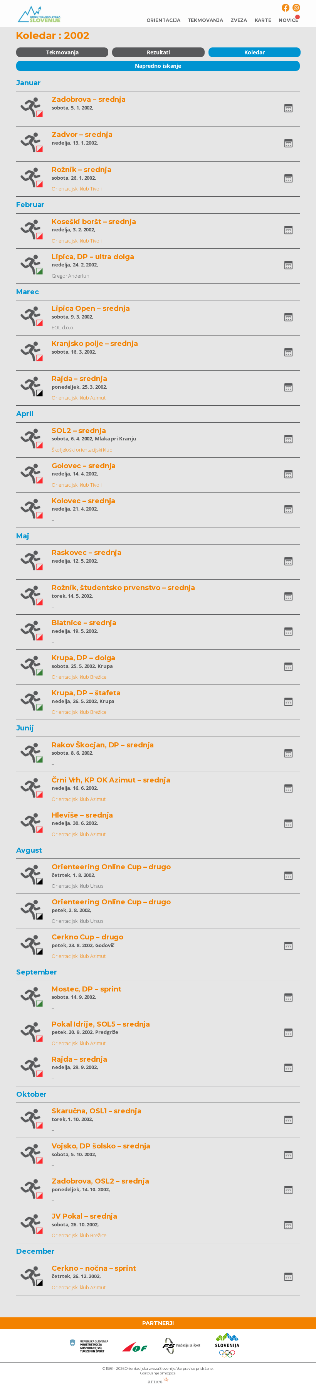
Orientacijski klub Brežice (79, 676)
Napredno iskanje (158, 65)
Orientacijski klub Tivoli (77, 188)
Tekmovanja (62, 52)
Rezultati (158, 52)
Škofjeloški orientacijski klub (82, 449)
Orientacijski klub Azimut (79, 397)
